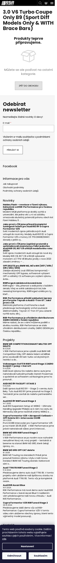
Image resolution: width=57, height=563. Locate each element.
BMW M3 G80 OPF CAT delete (19, 450)
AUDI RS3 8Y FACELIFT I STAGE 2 (19, 384)
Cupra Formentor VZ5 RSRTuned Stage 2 (25, 503)
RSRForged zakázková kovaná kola (22, 283)
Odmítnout (14, 555)
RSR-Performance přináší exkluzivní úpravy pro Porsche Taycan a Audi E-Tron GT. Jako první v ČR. (27, 300)
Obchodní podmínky (13, 187)
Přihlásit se (13, 149)
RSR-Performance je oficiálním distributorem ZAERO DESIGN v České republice (28, 319)
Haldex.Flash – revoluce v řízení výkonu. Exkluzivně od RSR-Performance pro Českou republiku (27, 207)
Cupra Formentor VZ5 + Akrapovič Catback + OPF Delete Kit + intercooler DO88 (28, 417)
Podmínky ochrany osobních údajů (20, 190)
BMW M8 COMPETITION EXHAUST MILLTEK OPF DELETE (27, 345)
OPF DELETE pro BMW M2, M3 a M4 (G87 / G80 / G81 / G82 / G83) (28, 267)
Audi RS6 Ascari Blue (14, 485)
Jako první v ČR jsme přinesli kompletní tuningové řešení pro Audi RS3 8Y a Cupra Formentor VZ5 (26, 226)
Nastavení (27, 546)
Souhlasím (40, 555)
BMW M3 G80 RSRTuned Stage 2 (20, 433)
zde (4, 539)
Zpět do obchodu (28, 85)
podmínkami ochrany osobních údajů (26, 138)
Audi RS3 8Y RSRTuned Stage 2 (19, 401)
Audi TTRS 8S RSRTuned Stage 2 (20, 468)
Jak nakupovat (10, 183)
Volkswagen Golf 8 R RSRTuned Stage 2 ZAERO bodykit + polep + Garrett (28, 365)
